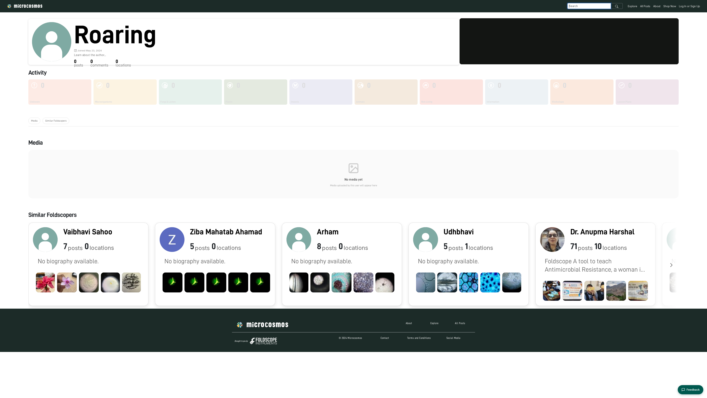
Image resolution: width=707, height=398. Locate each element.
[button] (88, 264)
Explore (632, 6)
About (656, 6)
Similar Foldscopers (55, 120)
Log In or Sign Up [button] (689, 6)
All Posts (645, 6)
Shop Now (669, 6)
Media (34, 120)
